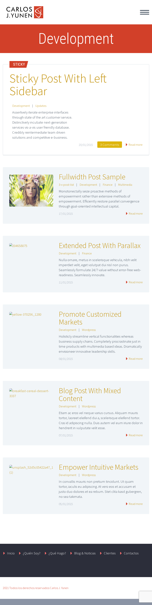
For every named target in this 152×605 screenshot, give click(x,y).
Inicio (55, 16)
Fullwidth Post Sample (92, 176)
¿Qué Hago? (102, 16)
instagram (138, 567)
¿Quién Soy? (76, 16)
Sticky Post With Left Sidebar (58, 84)
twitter (105, 567)
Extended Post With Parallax (100, 245)
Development (21, 106)
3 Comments (109, 144)
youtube (145, 567)
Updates (40, 106)
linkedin (127, 567)
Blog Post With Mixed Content (90, 394)
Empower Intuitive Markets (98, 467)
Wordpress (89, 330)
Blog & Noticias (85, 553)
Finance (108, 185)
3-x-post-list (66, 185)
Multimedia (125, 185)
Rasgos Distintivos (132, 16)
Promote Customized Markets (90, 318)
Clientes (110, 553)
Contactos (131, 553)
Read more (135, 145)
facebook (116, 567)
